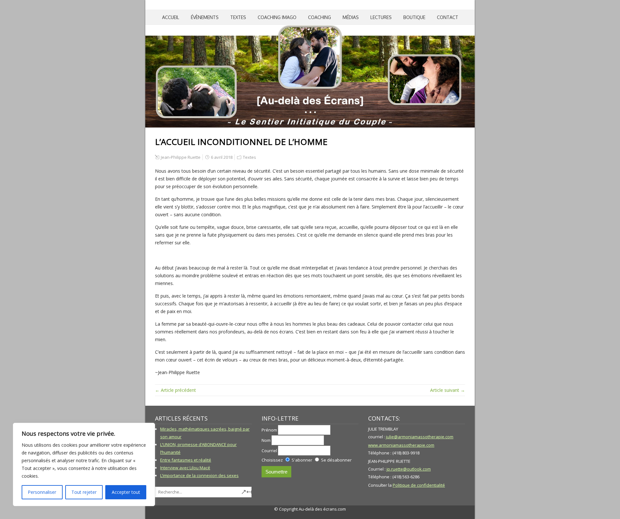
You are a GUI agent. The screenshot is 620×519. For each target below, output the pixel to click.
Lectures (381, 17)
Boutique (414, 17)
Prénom (269, 430)
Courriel (269, 450)
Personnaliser (42, 492)
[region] (84, 464)
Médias (351, 17)
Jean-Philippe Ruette (181, 157)
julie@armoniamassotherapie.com (419, 437)
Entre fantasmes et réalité (185, 460)
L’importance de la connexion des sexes (199, 475)
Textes (238, 17)
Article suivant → (447, 390)
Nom (266, 440)
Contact (447, 17)
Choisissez (272, 460)
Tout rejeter (84, 492)
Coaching (319, 17)
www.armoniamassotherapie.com (401, 445)
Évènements (205, 17)
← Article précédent (175, 390)
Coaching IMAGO (277, 17)
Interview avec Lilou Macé (185, 468)
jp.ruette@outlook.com (409, 469)
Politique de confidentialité (419, 485)
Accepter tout (126, 492)
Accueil (170, 17)
